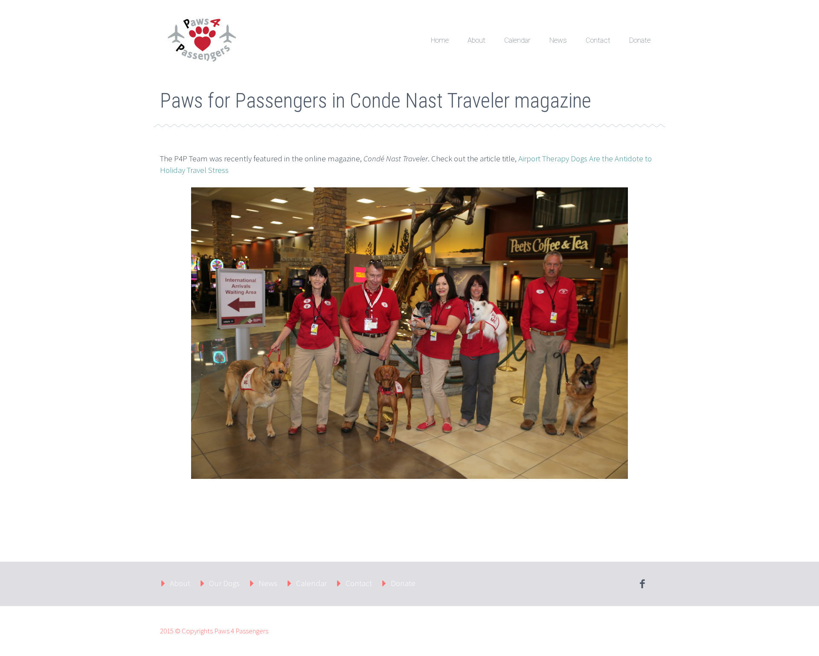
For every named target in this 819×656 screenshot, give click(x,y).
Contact (598, 40)
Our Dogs (224, 583)
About (476, 40)
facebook (642, 584)
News (558, 40)
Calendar (517, 40)
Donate (640, 40)
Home (440, 40)
